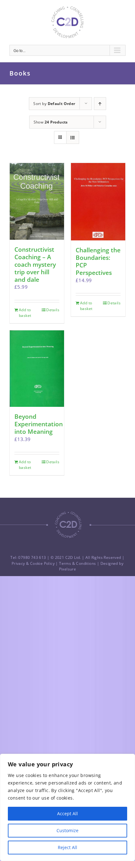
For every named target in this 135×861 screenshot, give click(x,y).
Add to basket (25, 312)
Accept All (67, 813)
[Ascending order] (100, 103)
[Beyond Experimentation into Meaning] (37, 368)
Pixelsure (67, 569)
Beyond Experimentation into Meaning (38, 424)
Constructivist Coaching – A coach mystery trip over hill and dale (35, 264)
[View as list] (73, 137)
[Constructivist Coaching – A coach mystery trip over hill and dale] (37, 201)
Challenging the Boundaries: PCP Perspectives (98, 261)
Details (52, 309)
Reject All (67, 847)
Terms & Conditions (77, 563)
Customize (67, 830)
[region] (67, 807)
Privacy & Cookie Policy (33, 563)
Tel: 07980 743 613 (28, 557)
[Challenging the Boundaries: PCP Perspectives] (98, 201)
